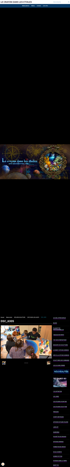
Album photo (9, 317)
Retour (26, 362)
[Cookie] (2, 464)
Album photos (25, 5)
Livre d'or (45, 5)
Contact (39, 5)
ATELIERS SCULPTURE (19, 317)
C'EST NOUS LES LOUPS (33, 317)
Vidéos (33, 5)
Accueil (2, 317)
